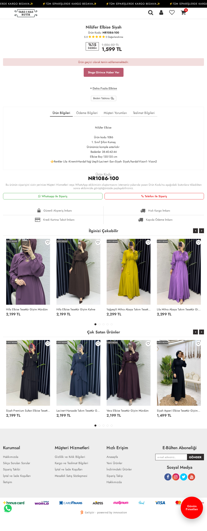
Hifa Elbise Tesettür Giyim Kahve (75, 309)
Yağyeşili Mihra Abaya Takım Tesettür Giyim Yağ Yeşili (129, 309)
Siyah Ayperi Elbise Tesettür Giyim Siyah (179, 411)
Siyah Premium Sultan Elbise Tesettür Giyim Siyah (28, 411)
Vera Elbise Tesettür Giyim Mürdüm (128, 411)
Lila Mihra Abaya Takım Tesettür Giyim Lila (179, 309)
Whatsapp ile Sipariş (54, 196)
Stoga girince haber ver (103, 72)
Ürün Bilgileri (61, 113)
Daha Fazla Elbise (105, 88)
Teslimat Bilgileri (144, 113)
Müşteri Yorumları (115, 113)
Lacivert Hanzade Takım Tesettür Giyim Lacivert (78, 411)
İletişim (7, 482)
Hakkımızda (114, 482)
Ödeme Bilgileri (87, 113)
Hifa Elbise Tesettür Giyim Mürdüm (27, 309)
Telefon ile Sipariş (156, 196)
